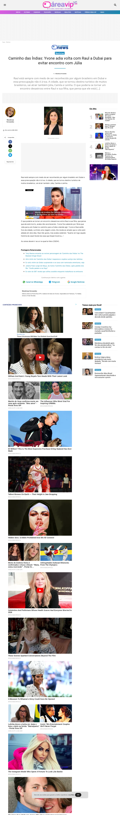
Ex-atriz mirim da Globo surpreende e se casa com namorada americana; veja (55, 262)
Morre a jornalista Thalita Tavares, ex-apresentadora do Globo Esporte (110, 156)
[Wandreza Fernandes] (10, 112)
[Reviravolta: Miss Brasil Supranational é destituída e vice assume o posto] (87, 372)
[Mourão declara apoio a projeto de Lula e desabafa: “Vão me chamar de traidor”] (99, 119)
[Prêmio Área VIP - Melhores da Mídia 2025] (104, 172)
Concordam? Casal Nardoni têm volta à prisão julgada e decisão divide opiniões (105, 315)
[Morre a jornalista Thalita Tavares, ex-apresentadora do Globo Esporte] (99, 158)
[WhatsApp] (10, 150)
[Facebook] (10, 142)
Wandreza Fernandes (61, 73)
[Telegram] (10, 155)
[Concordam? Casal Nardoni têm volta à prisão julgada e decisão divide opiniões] (87, 311)
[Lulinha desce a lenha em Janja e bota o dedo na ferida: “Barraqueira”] (99, 149)
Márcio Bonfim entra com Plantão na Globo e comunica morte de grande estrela (111, 136)
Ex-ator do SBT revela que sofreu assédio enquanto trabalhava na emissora (54, 271)
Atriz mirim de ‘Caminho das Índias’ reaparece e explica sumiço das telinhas (54, 259)
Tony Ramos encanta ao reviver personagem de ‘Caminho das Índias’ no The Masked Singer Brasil (54, 254)
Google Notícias (77, 282)
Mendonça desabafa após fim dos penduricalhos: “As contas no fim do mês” (105, 345)
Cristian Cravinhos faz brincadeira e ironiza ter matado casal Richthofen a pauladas (105, 330)
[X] (10, 146)
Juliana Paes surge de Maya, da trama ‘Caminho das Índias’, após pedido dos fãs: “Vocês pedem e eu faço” (55, 267)
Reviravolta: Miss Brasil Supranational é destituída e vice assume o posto (105, 375)
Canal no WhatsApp (34, 282)
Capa (3, 42)
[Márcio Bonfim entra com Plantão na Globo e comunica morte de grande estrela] (99, 138)
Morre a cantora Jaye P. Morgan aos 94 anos (110, 126)
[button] (105, 5)
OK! (78, 795)
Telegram (56, 282)
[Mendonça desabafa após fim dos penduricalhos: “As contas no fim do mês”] (87, 341)
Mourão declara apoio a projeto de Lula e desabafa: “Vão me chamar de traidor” (110, 116)
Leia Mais (71, 795)
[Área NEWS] (60, 49)
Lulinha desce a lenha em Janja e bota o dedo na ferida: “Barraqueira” (110, 146)
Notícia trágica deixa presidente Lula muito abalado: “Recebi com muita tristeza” (105, 360)
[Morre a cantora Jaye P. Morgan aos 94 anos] (99, 128)
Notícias (8, 42)
